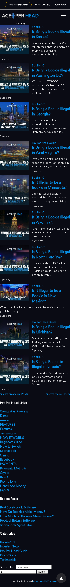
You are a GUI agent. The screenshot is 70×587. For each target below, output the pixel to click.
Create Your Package (18, 4)
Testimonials (8, 559)
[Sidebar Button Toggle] (63, 16)
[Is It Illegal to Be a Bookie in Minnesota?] (14, 204)
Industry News (10, 546)
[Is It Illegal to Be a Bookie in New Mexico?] (14, 300)
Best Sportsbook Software (18, 507)
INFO (4, 477)
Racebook (7, 459)
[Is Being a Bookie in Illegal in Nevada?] (14, 383)
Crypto (5, 472)
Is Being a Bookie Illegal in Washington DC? (51, 73)
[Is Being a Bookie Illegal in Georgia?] (14, 130)
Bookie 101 (38, 27)
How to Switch (10, 446)
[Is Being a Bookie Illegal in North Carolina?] (14, 273)
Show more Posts (58, 394)
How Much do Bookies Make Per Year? (27, 516)
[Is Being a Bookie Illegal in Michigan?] (14, 348)
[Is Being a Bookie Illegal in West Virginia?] (14, 169)
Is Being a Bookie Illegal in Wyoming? (51, 219)
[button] (63, 16)
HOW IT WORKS (12, 437)
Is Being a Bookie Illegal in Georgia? (51, 111)
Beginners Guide (11, 442)
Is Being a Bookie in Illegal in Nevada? (47, 364)
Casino (4, 455)
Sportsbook (8, 451)
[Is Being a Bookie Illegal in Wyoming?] (14, 238)
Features (6, 429)
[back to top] (61, 578)
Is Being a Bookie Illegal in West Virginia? (51, 150)
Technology (8, 433)
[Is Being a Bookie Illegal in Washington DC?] (14, 91)
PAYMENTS (8, 464)
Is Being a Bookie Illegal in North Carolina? (51, 254)
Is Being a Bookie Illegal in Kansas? (51, 34)
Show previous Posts (14, 394)
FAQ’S (4, 490)
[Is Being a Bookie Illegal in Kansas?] (14, 53)
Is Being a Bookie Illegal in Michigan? (51, 329)
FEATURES (7, 424)
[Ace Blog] (20, 16)
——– (4, 420)
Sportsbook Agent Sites (16, 525)
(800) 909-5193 (43, 4)
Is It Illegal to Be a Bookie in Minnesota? (49, 185)
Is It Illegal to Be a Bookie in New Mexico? (46, 296)
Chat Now (60, 4)
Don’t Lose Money (13, 486)
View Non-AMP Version (45, 581)
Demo (4, 415)
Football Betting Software (17, 520)
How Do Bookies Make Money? (22, 511)
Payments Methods (13, 468)
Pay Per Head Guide (44, 143)
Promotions (8, 481)
